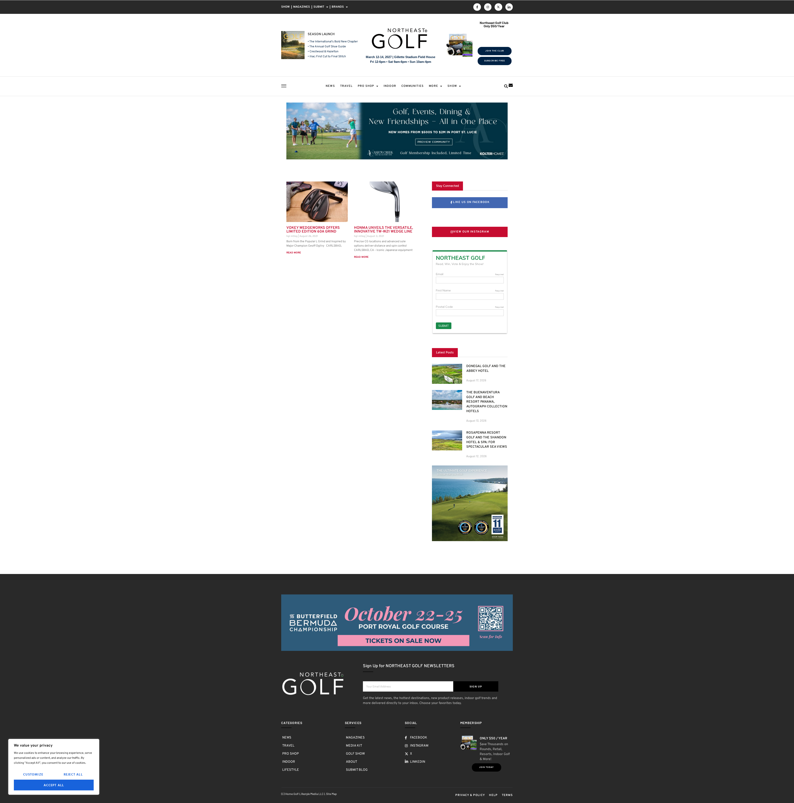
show (452, 86)
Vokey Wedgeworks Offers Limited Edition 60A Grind (313, 230)
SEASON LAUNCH (321, 34)
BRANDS (338, 7)
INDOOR (390, 86)
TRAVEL (346, 86)
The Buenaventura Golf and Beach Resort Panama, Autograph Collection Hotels (486, 401)
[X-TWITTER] (498, 7)
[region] (53, 767)
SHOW (285, 7)
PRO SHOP (366, 86)
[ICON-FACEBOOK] (477, 7)
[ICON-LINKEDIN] (509, 7)
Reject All (73, 774)
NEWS (330, 86)
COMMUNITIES (412, 86)
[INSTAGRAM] (487, 7)
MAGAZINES (301, 7)
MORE (433, 86)
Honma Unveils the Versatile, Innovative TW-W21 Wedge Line (383, 230)
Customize (33, 774)
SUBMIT (318, 7)
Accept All (54, 785)
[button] (505, 86)
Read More (293, 252)
